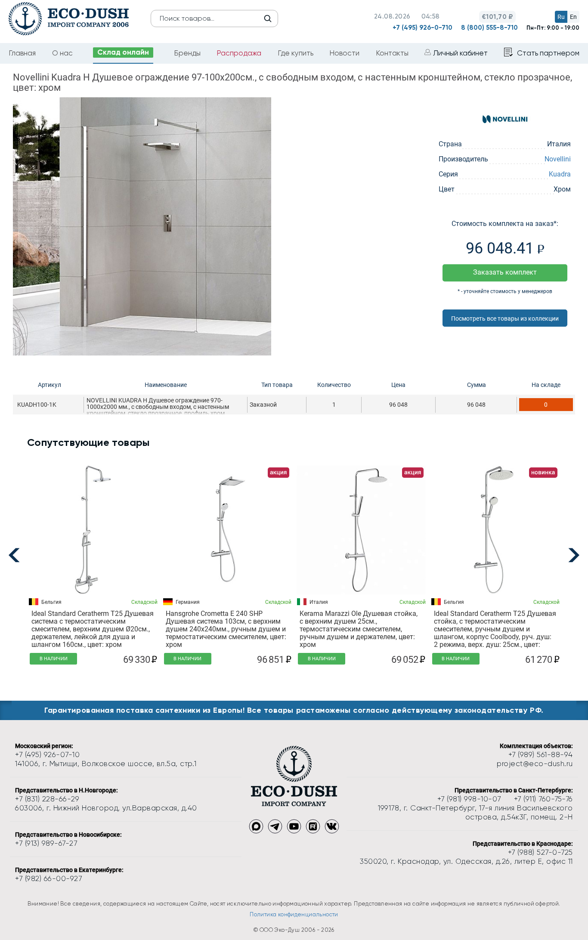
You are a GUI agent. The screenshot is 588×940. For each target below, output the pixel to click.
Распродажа (239, 53)
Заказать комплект (505, 272)
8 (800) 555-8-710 (489, 27)
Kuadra (560, 174)
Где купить (295, 53)
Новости (344, 53)
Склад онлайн (123, 52)
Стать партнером (548, 53)
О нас (62, 53)
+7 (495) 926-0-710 (422, 27)
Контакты (392, 53)
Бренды (187, 53)
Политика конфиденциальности (294, 914)
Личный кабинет (460, 53)
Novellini (558, 159)
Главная (22, 53)
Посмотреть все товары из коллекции (505, 318)
